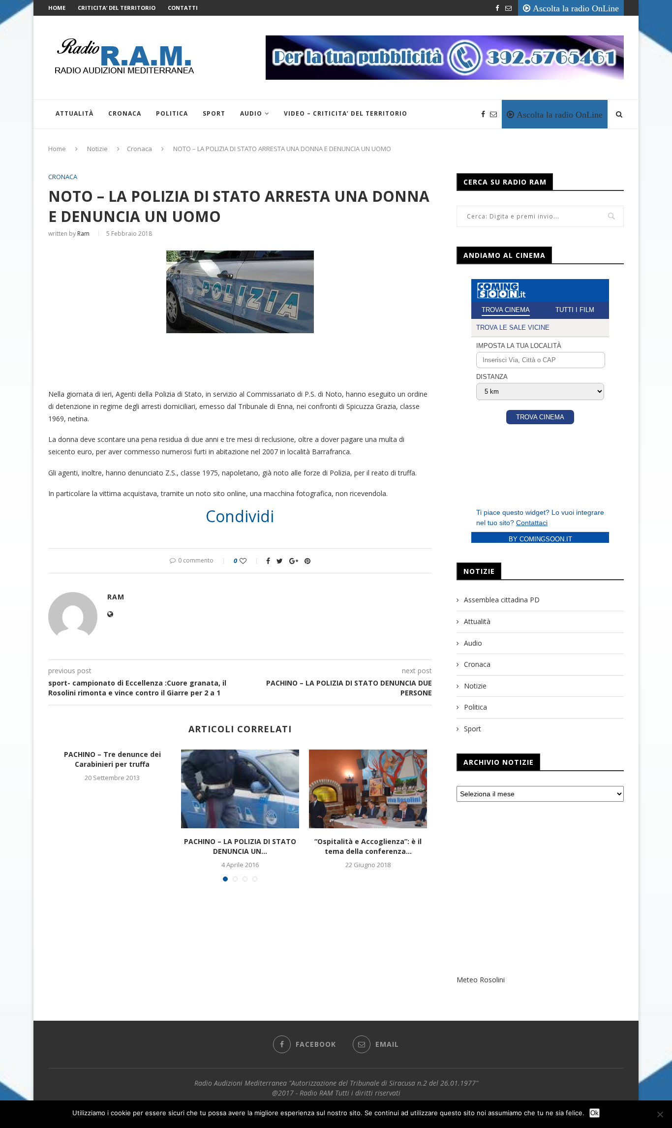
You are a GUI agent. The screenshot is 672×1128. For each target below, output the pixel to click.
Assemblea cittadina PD (502, 599)
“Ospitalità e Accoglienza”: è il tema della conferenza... (368, 846)
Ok (594, 1113)
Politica (172, 113)
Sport (214, 113)
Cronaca (124, 113)
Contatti (183, 7)
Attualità (74, 113)
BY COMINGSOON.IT (540, 539)
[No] (660, 1114)
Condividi (240, 516)
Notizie (97, 148)
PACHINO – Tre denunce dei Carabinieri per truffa (112, 759)
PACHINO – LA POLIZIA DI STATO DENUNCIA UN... (240, 846)
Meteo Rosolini (481, 979)
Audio (251, 113)
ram (83, 233)
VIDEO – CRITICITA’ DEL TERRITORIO (345, 113)
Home (56, 7)
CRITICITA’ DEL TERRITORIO (116, 7)
